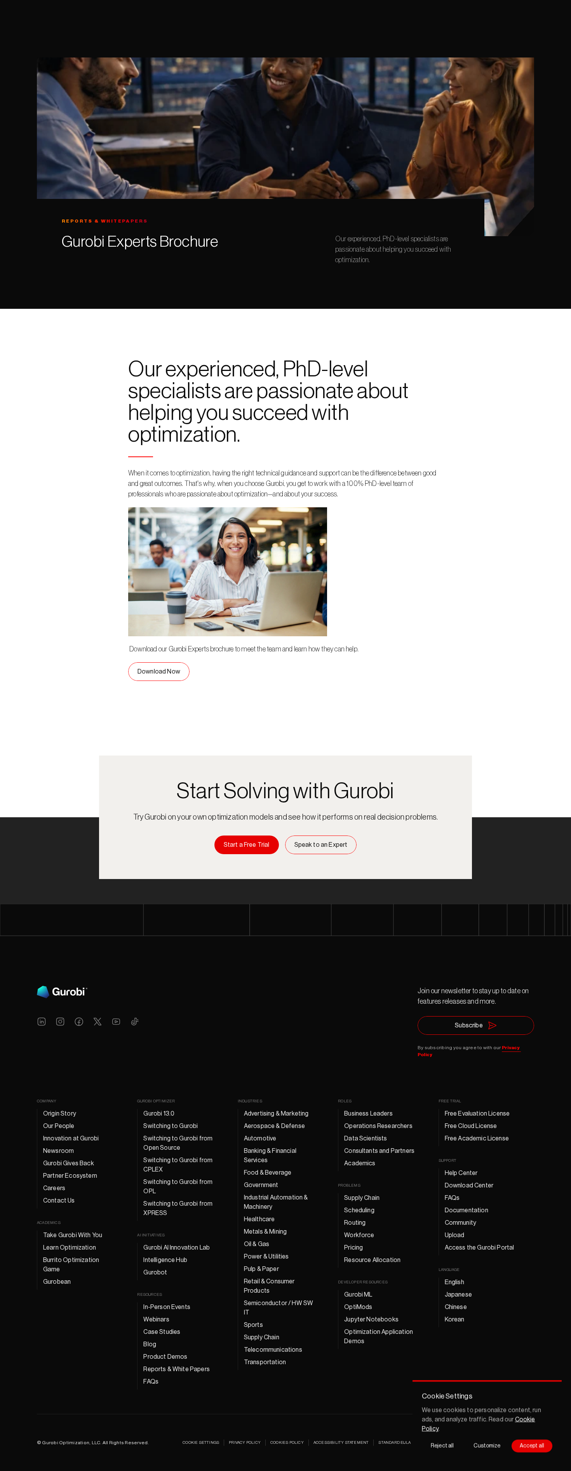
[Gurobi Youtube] (116, 1021)
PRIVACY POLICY (245, 1443)
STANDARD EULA (394, 1443)
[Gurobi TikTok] (134, 1021)
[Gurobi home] (62, 992)
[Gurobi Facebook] (79, 1021)
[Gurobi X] (97, 1021)
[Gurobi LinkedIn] (41, 1021)
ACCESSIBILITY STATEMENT (341, 1443)
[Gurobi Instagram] (60, 1021)
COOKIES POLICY (287, 1443)
